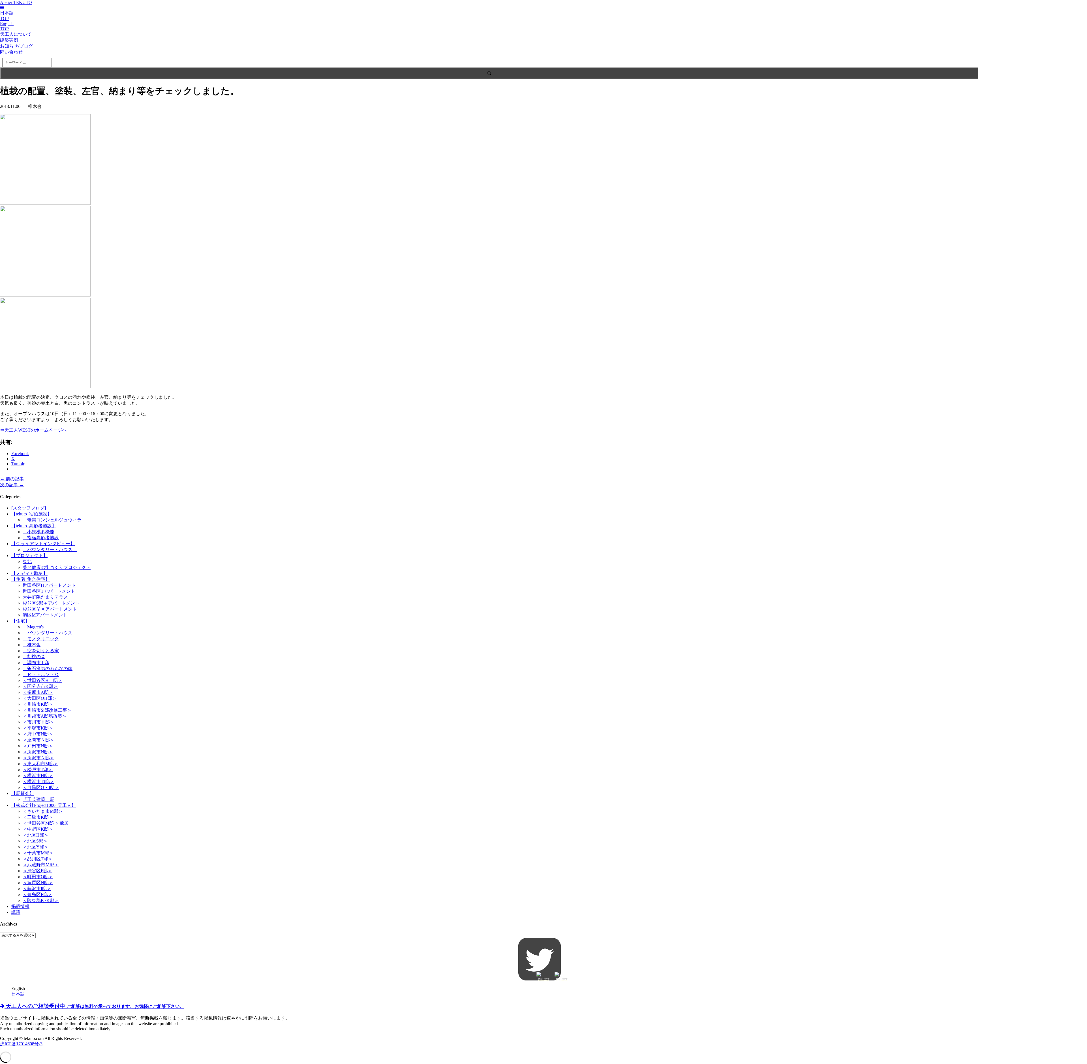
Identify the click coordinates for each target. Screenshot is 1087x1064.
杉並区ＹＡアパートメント (50, 609)
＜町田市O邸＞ (38, 876)
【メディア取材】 (29, 573)
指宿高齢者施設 (41, 537)
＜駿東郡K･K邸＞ (41, 900)
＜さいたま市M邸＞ (43, 811)
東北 (27, 561)
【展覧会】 (22, 793)
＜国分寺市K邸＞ (40, 686)
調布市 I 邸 (36, 662)
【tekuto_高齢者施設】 (33, 525)
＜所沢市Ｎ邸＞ (38, 757)
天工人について (16, 34)
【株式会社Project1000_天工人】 (43, 805)
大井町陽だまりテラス (45, 597)
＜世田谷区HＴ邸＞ (42, 680)
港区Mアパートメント (45, 615)
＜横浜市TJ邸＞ (38, 781)
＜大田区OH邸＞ (40, 698)
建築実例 (9, 40)
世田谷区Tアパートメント (49, 591)
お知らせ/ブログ (16, 46)
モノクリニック (41, 638)
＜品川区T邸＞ (38, 858)
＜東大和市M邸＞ (40, 763)
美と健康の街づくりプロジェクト (57, 567)
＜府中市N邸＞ (38, 734)
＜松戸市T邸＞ (38, 769)
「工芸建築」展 (38, 799)
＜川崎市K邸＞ (38, 704)
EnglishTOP (7, 26)
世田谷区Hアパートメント (49, 585)
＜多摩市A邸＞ (38, 692)
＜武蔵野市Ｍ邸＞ (41, 864)
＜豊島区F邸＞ (37, 894)
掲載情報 (20, 906)
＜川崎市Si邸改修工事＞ (47, 710)
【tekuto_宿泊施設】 (31, 513)
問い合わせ (11, 52)
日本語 (18, 993)
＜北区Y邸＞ (36, 847)
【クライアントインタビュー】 (43, 543)
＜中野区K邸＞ (38, 829)
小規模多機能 (38, 531)
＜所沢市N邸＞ (38, 751)
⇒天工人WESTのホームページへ (33, 430)
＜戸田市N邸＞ (38, 745)
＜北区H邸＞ (36, 835)
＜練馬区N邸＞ (38, 882)
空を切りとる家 (41, 650)
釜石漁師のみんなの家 (47, 668)
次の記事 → (12, 484)
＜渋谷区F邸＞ (37, 870)
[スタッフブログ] (28, 508)
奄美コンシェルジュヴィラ (52, 519)
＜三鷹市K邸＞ (38, 817)
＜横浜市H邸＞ (38, 775)
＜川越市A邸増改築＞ (45, 716)
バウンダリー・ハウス (50, 549)
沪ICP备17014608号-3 (21, 1043)
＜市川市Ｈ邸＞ (38, 722)
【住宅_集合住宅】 (30, 579)
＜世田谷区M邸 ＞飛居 (46, 823)
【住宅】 (20, 621)
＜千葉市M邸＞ (38, 852)
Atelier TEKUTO (16, 2)
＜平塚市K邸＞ (38, 728)
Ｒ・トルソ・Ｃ (41, 674)
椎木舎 (32, 644)
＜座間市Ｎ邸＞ (38, 739)
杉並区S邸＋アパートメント (51, 603)
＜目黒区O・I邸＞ (41, 787)
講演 (15, 912)
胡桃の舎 (34, 656)
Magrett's (33, 626)
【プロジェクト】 (29, 555)
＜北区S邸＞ (35, 841)
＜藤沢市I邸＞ (37, 888)
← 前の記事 (12, 478)
